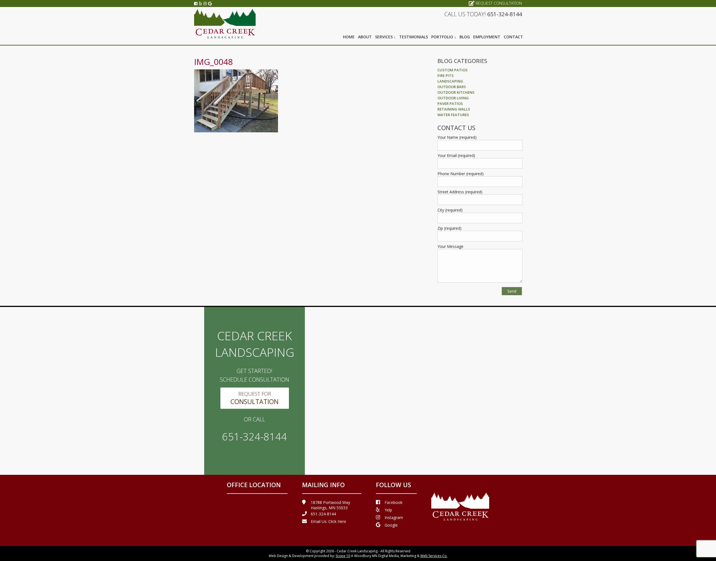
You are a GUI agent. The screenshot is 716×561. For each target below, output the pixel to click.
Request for (254, 398)
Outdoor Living (453, 97)
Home (349, 36)
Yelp (388, 510)
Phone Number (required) (460, 173)
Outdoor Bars (451, 86)
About (365, 36)
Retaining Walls (453, 109)
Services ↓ (385, 36)
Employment (486, 36)
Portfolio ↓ (443, 36)
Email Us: (328, 521)
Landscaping (450, 81)
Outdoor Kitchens (456, 92)
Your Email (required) (456, 155)
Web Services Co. (433, 555)
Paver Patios (450, 103)
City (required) (450, 210)
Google (391, 525)
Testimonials (413, 36)
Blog (465, 36)
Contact (513, 36)
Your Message (450, 246)
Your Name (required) (457, 137)
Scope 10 (343, 555)
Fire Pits (445, 75)
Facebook (393, 502)
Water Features (453, 114)
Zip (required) (449, 228)
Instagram (394, 517)
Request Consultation (499, 3)
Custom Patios (452, 69)
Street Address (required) (459, 191)
